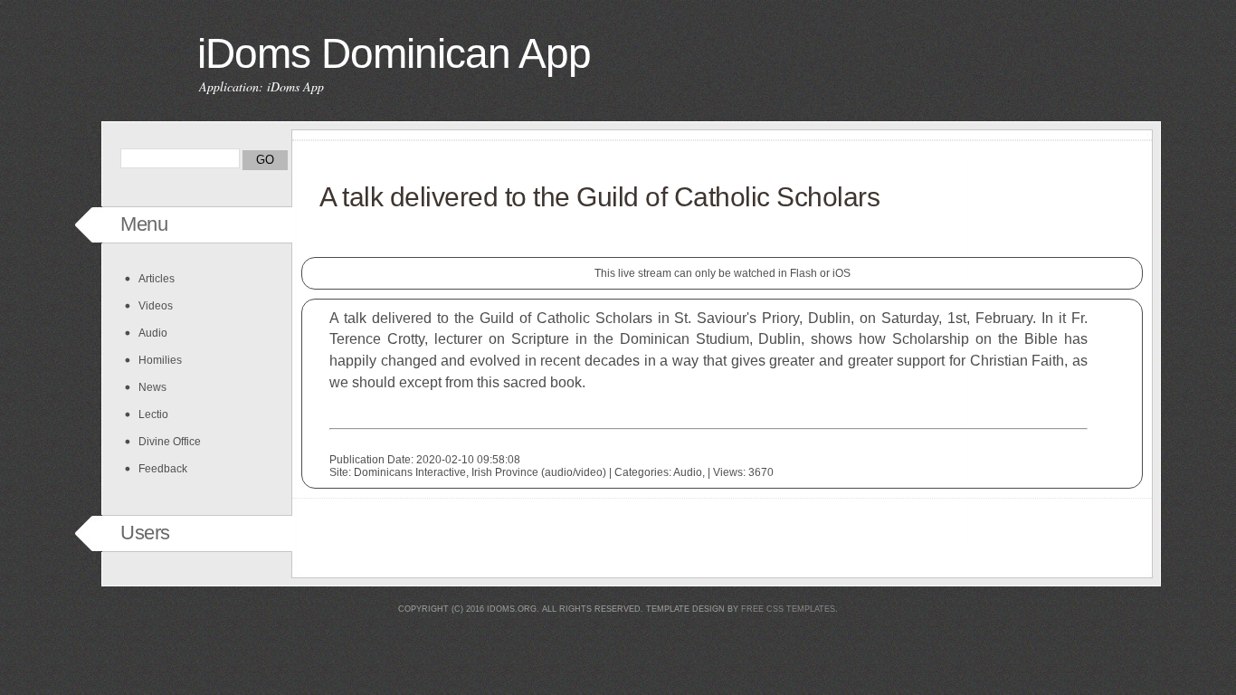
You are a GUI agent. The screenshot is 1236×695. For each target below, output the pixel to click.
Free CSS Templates (788, 609)
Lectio (153, 414)
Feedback (162, 468)
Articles (156, 278)
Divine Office (169, 441)
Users (145, 532)
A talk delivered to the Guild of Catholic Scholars (599, 197)
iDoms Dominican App (394, 54)
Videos (155, 306)
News (152, 387)
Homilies (160, 360)
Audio (152, 333)
